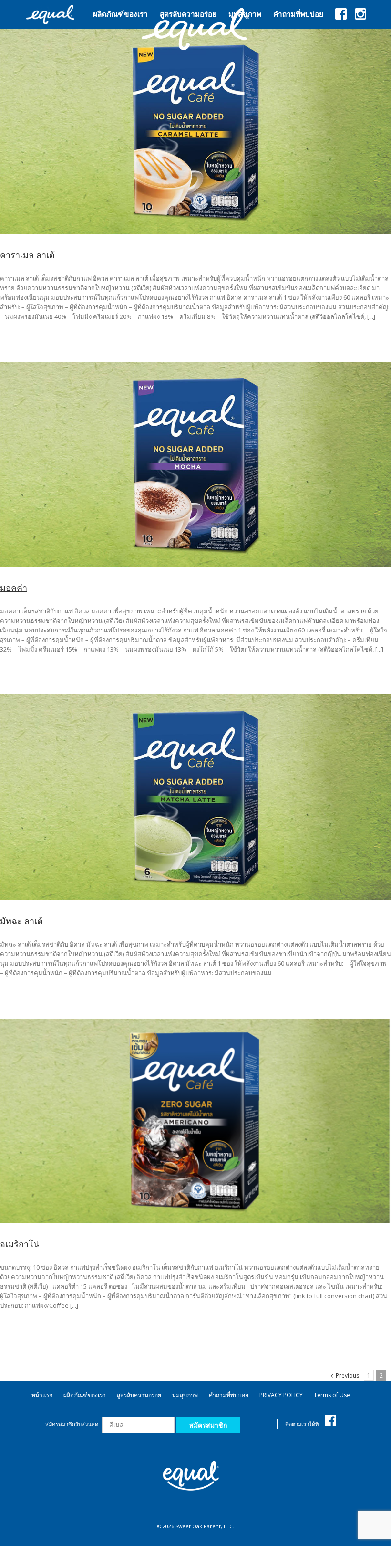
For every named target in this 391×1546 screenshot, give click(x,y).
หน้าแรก (41, 1395)
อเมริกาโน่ (19, 1244)
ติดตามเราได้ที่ (302, 1424)
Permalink (196, 131)
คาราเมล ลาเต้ (27, 255)
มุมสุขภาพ (185, 1395)
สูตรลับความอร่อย (139, 1395)
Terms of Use (332, 1395)
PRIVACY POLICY (281, 1395)
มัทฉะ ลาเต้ (21, 920)
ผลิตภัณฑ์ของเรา (84, 1395)
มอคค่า (13, 587)
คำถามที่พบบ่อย (228, 1395)
